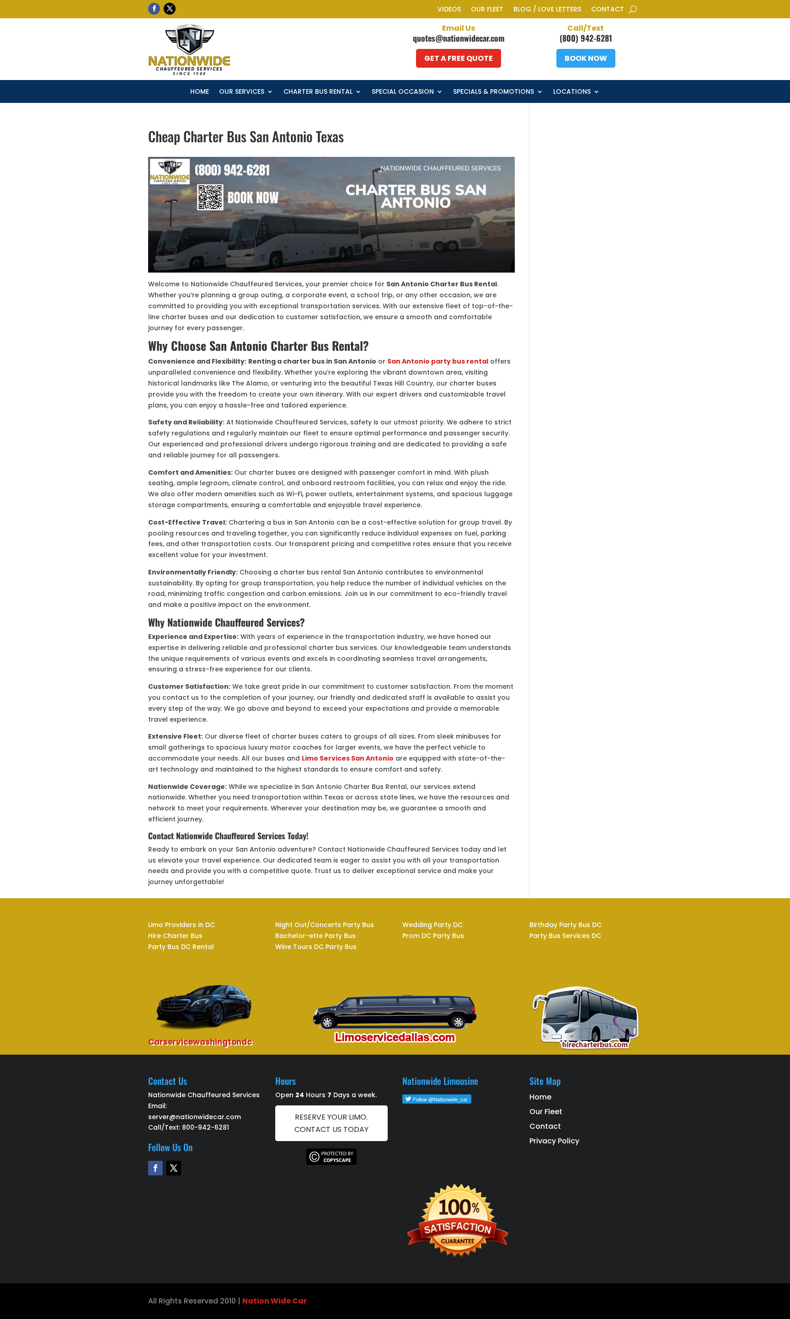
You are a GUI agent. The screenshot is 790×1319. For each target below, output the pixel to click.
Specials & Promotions (493, 92)
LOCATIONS (572, 92)
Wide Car (288, 1301)
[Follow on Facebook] (154, 9)
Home (199, 92)
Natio (253, 1301)
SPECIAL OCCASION (403, 92)
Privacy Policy (554, 1141)
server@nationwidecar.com (194, 1116)
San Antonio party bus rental (437, 361)
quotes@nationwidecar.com (459, 38)
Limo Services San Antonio (348, 758)
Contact (607, 10)
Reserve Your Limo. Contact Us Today (331, 1123)
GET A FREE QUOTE (458, 58)
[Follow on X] (170, 9)
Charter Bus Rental (317, 92)
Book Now (586, 58)
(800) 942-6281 (586, 38)
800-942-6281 (205, 1127)
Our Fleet (487, 10)
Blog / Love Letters (547, 10)
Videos (449, 10)
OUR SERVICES (241, 92)
